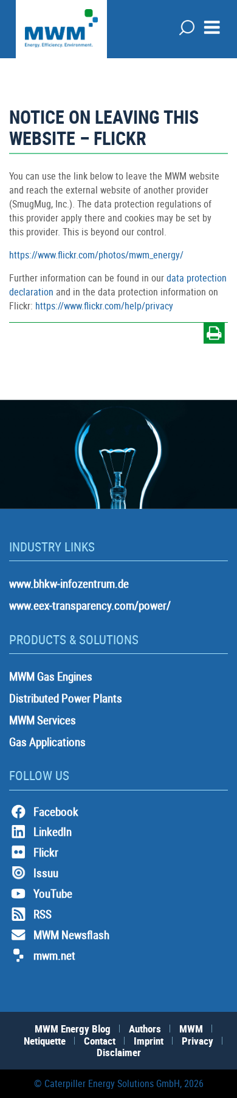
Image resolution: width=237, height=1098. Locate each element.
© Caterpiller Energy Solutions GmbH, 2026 (119, 1083)
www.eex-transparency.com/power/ (90, 605)
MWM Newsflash (71, 935)
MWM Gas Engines (50, 676)
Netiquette (45, 1041)
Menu (212, 27)
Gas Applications (47, 742)
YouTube (52, 893)
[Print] (214, 335)
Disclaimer (119, 1052)
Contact (99, 1041)
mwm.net (54, 955)
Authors (145, 1029)
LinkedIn (52, 832)
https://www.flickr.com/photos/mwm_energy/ (96, 254)
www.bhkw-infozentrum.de (69, 583)
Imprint (148, 1041)
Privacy (197, 1041)
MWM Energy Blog (73, 1029)
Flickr (45, 852)
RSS (42, 914)
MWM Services (42, 720)
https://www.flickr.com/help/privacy (104, 305)
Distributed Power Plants (65, 698)
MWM (191, 1029)
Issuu (45, 873)
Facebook (55, 812)
